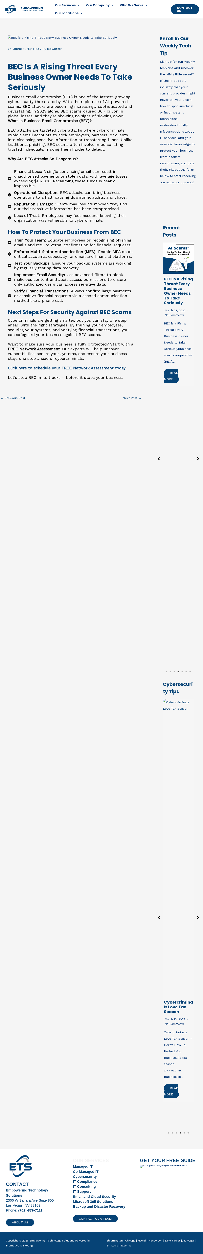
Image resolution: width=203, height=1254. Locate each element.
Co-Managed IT (86, 1172)
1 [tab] (166, 672)
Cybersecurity (85, 1177)
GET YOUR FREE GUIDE (167, 1160)
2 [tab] (170, 672)
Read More (172, 379)
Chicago (130, 1240)
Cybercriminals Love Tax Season (178, 1006)
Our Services (65, 5)
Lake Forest (172, 1240)
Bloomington (114, 1240)
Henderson (155, 1240)
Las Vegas (188, 1240)
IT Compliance (85, 1182)
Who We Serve (131, 5)
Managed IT (83, 1166)
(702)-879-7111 (30, 1210)
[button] (78, 5)
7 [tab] (190, 672)
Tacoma (126, 1245)
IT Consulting (84, 1187)
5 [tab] (182, 672)
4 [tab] (178, 672)
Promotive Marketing (19, 1245)
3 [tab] (174, 672)
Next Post (132, 398)
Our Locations (67, 13)
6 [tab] (186, 672)
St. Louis (112, 1245)
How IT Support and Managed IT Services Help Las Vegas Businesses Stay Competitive (178, 295)
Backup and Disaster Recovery (99, 1207)
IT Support (82, 1191)
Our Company (98, 5)
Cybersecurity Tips (24, 49)
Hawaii (142, 1240)
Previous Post (12, 398)
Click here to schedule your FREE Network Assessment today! (67, 368)
